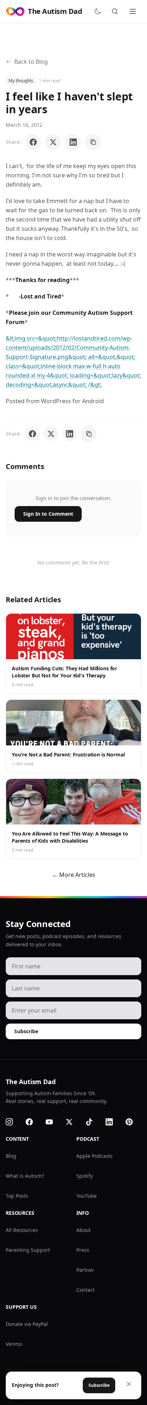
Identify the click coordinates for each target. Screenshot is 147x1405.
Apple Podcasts (94, 1155)
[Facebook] (33, 1122)
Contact (85, 1289)
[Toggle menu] (133, 11)
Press (82, 1250)
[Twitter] (73, 1122)
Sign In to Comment (48, 513)
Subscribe (26, 1031)
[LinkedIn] (113, 1122)
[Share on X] (53, 142)
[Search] (116, 11)
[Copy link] (93, 142)
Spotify (84, 1175)
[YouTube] (53, 1122)
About (83, 1230)
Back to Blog (31, 62)
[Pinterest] (133, 1122)
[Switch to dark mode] (99, 11)
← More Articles (73, 875)
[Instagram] (13, 1122)
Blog (11, 1155)
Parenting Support (28, 1250)
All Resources (22, 1230)
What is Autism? (25, 1175)
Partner (85, 1269)
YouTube (86, 1195)
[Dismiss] (129, 1384)
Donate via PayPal (27, 1324)
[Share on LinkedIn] (73, 142)
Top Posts (17, 1195)
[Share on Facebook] (33, 142)
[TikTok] (93, 1122)
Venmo (14, 1344)
